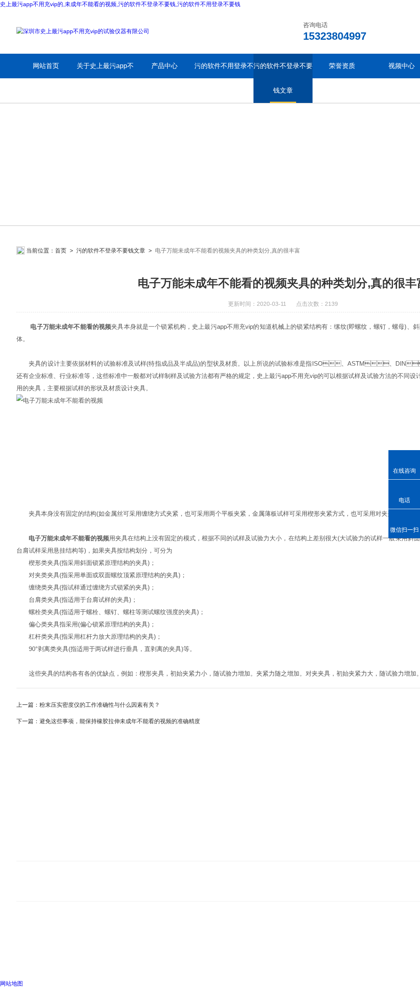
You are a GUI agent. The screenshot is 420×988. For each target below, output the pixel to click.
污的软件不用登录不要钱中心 (223, 78)
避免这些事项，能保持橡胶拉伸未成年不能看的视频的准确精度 (119, 721)
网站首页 (46, 65)
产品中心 (164, 65)
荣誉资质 (342, 65)
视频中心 (401, 65)
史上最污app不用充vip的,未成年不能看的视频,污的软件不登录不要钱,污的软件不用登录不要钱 (120, 4)
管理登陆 (27, 963)
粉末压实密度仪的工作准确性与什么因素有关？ (99, 704)
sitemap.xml (44, 947)
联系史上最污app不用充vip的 (59, 850)
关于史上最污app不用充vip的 (105, 78)
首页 (60, 250)
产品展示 (169, 838)
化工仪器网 (135, 963)
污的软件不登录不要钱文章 (283, 78)
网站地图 (11, 983)
